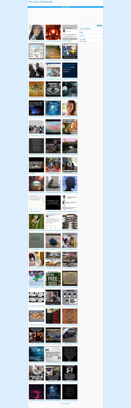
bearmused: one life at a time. (71, 135)
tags (81, 32)
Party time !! (33, 381)
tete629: (32, 173)
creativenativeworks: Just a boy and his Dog (58, 154)
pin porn (83, 39)
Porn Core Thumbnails (40, 1)
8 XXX (82, 36)
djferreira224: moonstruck (37, 362)
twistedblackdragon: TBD (37, 60)
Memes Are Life (68, 41)
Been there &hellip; (35, 211)
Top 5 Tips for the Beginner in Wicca (56, 41)
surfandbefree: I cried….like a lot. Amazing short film (77, 116)
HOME (62, 7)
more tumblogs (85, 29)
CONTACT (67, 7)
